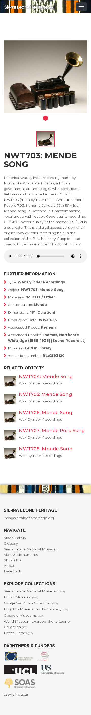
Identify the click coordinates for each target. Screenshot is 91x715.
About (9, 566)
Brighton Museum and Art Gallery (36, 609)
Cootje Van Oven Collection (31, 603)
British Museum (21, 597)
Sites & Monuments (21, 555)
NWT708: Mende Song (46, 449)
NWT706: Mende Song (45, 412)
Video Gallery (15, 538)
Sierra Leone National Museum (30, 549)
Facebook (12, 571)
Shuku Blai (13, 560)
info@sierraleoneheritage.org (29, 518)
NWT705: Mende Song (45, 394)
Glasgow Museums (23, 615)
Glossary (11, 543)
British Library (18, 633)
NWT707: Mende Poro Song (52, 430)
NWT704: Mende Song (46, 376)
